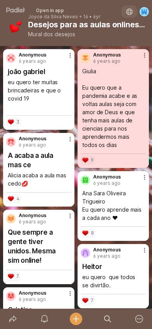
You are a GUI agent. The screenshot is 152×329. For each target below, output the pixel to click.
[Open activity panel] (44, 319)
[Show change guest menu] (144, 11)
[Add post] (76, 319)
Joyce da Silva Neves (53, 16)
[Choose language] (129, 11)
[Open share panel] (13, 319)
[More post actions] (65, 58)
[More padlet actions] (139, 319)
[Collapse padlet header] (115, 24)
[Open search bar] (108, 318)
